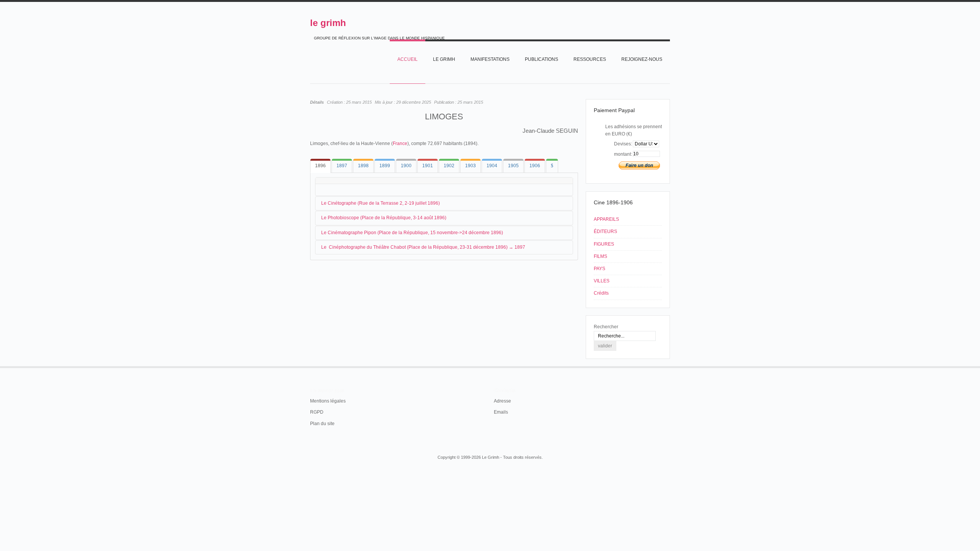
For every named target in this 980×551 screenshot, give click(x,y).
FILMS (600, 256)
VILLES (601, 281)
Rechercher (606, 326)
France (400, 143)
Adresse (502, 401)
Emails (501, 412)
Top (669, 366)
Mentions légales (328, 401)
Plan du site (322, 423)
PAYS (599, 268)
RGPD (316, 412)
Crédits (601, 293)
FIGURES (604, 244)
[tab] (320, 166)
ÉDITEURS (605, 231)
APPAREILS (606, 219)
